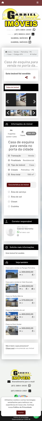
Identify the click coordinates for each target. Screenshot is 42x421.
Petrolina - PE (26, 52)
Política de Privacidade (22, 407)
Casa (9, 54)
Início (9, 52)
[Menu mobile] (3, 3)
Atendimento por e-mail (23, 382)
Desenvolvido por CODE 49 (21, 419)
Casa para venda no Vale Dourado (19, 282)
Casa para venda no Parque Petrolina (20, 268)
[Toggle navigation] (37, 3)
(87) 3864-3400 (23, 30)
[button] (8, 102)
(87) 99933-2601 (22, 34)
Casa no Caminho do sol (15, 310)
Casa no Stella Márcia (14, 296)
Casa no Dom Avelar (14, 324)
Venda (16, 52)
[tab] (12, 87)
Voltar (34, 54)
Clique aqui (10, 348)
